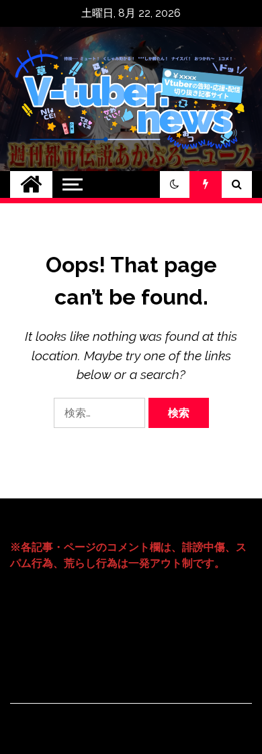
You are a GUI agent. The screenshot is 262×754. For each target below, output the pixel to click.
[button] (174, 184)
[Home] (31, 184)
